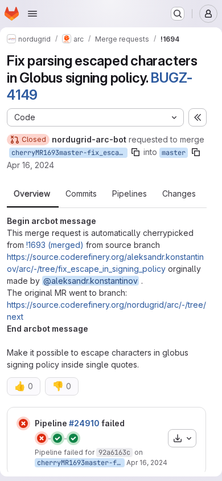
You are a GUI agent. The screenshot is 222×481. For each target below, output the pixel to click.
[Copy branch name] (135, 152)
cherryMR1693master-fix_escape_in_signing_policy (69, 152)
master (174, 152)
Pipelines (129, 193)
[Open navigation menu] (32, 14)
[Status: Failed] (23, 423)
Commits (81, 193)
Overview (32, 193)
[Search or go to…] (177, 14)
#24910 (84, 423)
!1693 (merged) (55, 245)
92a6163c (114, 452)
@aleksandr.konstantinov (90, 281)
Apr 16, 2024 (30, 165)
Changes (179, 193)
